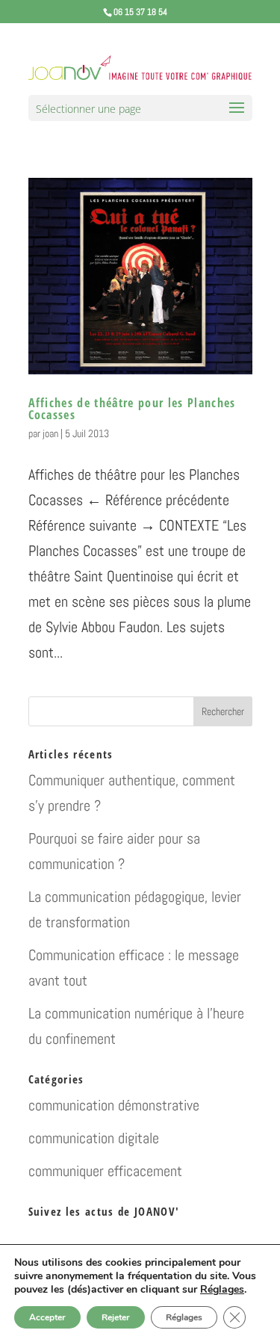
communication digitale (93, 1138)
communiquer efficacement (105, 1171)
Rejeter (116, 1317)
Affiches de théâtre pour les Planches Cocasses (132, 409)
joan (50, 433)
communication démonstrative (113, 1105)
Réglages (222, 1289)
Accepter (47, 1317)
